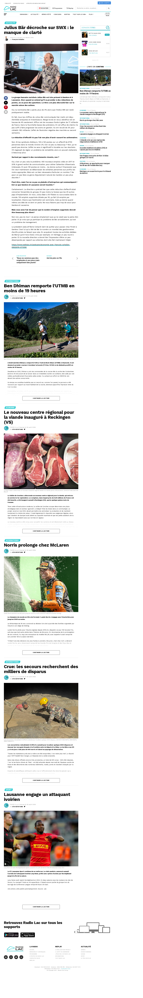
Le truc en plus (86, 958)
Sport (83, 956)
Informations (59, 956)
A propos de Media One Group (35, 3)
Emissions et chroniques (37, 952)
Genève (83, 949)
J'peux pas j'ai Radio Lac (63, 954)
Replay (70, 8)
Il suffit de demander (62, 952)
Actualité (34, 14)
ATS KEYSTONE (17, 298)
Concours (57, 14)
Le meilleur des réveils (62, 949)
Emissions (23, 14)
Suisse (83, 954)
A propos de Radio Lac (37, 956)
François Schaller (18, 39)
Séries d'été (46, 14)
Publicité (8, 3)
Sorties (67, 14)
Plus (90, 14)
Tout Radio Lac (60, 958)
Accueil (32, 949)
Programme (58, 8)
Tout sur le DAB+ (79, 14)
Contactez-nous (18, 3)
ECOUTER (44, 8)
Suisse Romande (86, 952)
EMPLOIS (32, 960)
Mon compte (105, 3)
